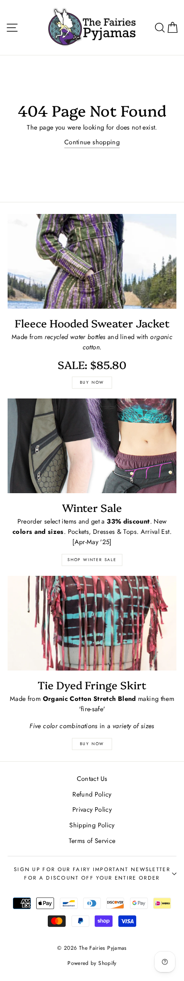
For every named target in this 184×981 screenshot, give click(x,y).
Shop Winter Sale (92, 559)
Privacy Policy (92, 809)
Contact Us (92, 778)
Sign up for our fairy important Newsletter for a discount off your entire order (92, 873)
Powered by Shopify (92, 963)
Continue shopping (92, 142)
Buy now (92, 382)
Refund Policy (92, 794)
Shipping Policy (91, 825)
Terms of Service (92, 840)
